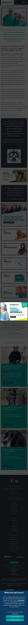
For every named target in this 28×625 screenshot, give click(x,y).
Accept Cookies (16, 616)
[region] (14, 607)
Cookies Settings (15, 613)
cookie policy (20, 600)
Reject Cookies (16, 620)
